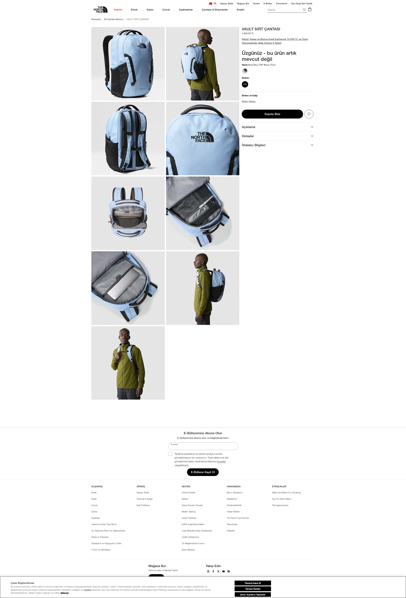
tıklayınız (65, 593)
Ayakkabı (95, 517)
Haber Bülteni (233, 511)
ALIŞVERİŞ (97, 486)
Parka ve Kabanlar (99, 537)
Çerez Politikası (189, 517)
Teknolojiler (232, 524)
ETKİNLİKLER (279, 486)
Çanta (94, 511)
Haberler (231, 530)
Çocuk (94, 505)
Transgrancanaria (280, 505)
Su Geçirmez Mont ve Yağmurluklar (108, 530)
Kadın (94, 498)
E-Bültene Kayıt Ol (203, 472)
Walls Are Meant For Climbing (286, 492)
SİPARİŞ (141, 486)
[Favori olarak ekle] (308, 114)
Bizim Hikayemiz (234, 492)
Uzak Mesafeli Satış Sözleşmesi (197, 530)
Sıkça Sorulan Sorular (192, 505)
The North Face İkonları (238, 517)
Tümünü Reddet (252, 589)
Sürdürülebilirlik (234, 505)
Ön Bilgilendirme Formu (193, 543)
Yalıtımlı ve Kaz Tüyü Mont (103, 524)
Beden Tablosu (249, 101)
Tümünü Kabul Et (253, 583)
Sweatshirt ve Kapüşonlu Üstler (106, 543)
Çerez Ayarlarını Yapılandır (252, 594)
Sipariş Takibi (143, 492)
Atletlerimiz (232, 498)
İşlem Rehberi (188, 549)
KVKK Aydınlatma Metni (193, 524)
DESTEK (186, 486)
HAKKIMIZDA (234, 486)
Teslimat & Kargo (145, 498)
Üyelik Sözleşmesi (190, 537)
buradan (221, 461)
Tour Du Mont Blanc (281, 498)
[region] (203, 587)
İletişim (185, 498)
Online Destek (188, 492)
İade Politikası (143, 505)
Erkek (94, 492)
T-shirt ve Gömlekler (100, 549)
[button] (278, 41)
